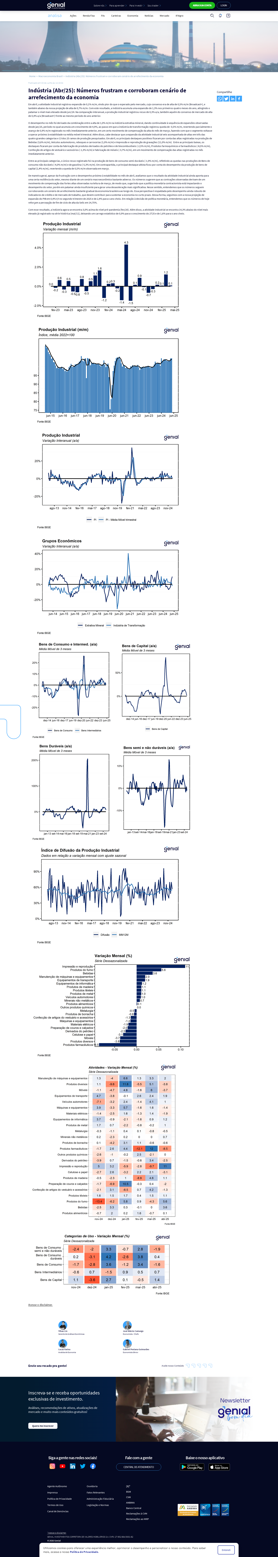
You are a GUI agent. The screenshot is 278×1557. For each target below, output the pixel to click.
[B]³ (128, 1486)
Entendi (226, 1550)
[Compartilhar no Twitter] (226, 99)
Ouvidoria (92, 1486)
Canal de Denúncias (58, 1511)
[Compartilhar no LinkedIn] (233, 99)
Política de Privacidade (59, 1498)
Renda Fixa (89, 15)
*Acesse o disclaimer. (56, 1533)
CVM (128, 1497)
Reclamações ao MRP (137, 1519)
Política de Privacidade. (84, 1552)
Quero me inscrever (43, 1425)
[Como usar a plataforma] (228, 15)
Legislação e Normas (98, 1505)
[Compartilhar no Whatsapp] (220, 99)
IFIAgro (179, 15)
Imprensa (52, 1492)
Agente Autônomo (57, 1486)
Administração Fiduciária (100, 1498)
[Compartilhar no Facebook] (239, 99)
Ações (73, 15)
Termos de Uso (55, 1505)
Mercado (164, 15)
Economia (132, 15)
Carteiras (116, 15)
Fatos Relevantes (96, 1492)
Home (32, 76)
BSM (128, 1491)
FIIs (103, 15)
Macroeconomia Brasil (50, 76)
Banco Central (133, 1508)
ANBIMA (130, 1502)
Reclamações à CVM (136, 1513)
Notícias (149, 15)
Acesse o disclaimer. (40, 1304)
